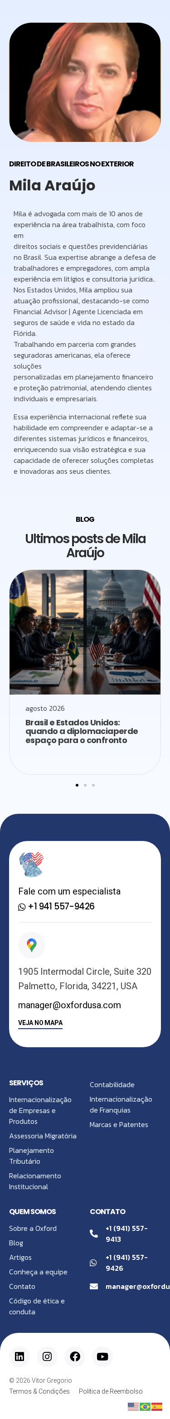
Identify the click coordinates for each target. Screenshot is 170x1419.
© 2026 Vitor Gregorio (40, 1380)
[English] (134, 1405)
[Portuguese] (145, 1405)
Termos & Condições (39, 1391)
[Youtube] (102, 1356)
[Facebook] (74, 1356)
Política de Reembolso (111, 1391)
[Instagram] (47, 1356)
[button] (77, 785)
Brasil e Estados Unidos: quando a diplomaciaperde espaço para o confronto (81, 731)
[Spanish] (157, 1405)
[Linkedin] (19, 1356)
